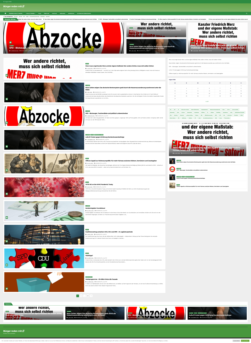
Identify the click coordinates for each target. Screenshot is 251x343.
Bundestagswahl (204, 109)
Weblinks (62, 13)
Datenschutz (172, 112)
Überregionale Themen (16, 13)
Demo (178, 112)
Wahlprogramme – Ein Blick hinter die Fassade (101, 279)
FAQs (39, 13)
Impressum (71, 13)
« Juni (207, 101)
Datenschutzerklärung (84, 13)
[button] (246, 13)
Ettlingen (203, 112)
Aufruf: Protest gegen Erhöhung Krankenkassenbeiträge (104, 137)
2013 (175, 109)
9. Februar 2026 (91, 115)
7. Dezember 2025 (91, 139)
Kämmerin (182, 115)
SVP (24, 16)
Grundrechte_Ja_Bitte (24, 50)
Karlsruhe (47, 16)
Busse (223, 109)
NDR (220, 115)
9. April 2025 (90, 234)
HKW (171, 115)
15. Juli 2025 (90, 163)
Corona (228, 109)
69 (88, 296)
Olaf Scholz (229, 115)
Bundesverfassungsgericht (215, 109)
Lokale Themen (30, 13)
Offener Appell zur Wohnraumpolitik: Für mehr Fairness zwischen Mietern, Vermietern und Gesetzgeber (121, 161)
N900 (216, 115)
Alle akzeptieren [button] (245, 340)
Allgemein (132, 44)
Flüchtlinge (42, 16)
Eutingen (212, 112)
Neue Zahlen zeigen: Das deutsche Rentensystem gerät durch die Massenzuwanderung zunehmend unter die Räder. (152, 47)
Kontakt (54, 13)
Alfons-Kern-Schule (185, 109)
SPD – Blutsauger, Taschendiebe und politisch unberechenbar (106, 113)
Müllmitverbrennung (209, 115)
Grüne (231, 112)
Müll (201, 115)
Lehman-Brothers (189, 115)
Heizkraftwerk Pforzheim (239, 112)
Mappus (196, 115)
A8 (178, 109)
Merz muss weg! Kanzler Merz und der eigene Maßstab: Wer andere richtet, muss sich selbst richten (59, 48)
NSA (224, 115)
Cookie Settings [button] (236, 340)
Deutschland (189, 112)
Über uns (46, 13)
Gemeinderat (225, 112)
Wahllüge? (89, 255)
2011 (170, 109)
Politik (27, 16)
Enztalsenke (196, 112)
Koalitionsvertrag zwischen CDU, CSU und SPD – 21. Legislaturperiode (109, 232)
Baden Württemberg (195, 109)
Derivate (20, 16)
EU (207, 112)
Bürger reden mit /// (13, 6)
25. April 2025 (90, 210)
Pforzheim (16, 16)
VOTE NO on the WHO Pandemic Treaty (99, 184)
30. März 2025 (90, 258)
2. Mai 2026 (133, 50)
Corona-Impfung (235, 109)
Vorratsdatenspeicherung (34, 16)
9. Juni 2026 (14, 50)
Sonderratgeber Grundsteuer (95, 208)
